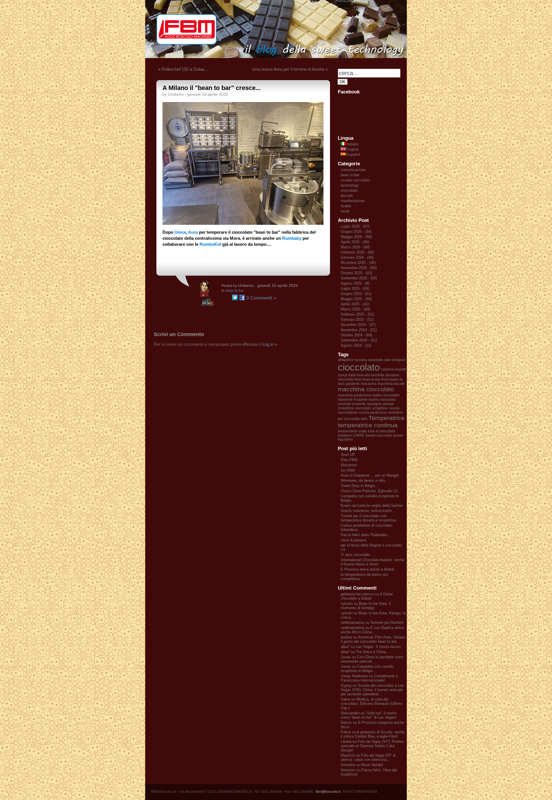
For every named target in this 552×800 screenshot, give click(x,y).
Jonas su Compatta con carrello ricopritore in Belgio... (367, 668)
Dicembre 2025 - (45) (358, 262)
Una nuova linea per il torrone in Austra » (290, 69)
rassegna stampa (380, 404)
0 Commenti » (261, 298)
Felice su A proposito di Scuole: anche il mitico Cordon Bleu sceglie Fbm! (373, 734)
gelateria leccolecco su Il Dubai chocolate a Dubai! (367, 596)
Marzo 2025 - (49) (355, 309)
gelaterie (353, 384)
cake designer (395, 360)
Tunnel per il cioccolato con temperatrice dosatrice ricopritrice (368, 518)
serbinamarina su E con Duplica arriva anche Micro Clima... (372, 630)
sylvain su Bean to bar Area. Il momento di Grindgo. (366, 605)
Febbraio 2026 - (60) (357, 252)
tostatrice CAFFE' (351, 435)
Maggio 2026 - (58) (356, 237)
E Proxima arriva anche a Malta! (367, 569)
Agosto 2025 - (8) (355, 283)
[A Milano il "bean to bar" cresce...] (242, 223)
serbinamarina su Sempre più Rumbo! (372, 622)
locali (345, 211)
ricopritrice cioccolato (354, 408)
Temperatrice (387, 418)
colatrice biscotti (393, 369)
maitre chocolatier (386, 395)
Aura (193, 232)
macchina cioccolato (366, 389)
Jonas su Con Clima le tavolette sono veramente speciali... (372, 659)
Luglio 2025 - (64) (355, 288)
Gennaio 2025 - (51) (357, 319)
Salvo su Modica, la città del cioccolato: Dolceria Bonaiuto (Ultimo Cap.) (371, 703)
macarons (368, 384)
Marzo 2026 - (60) (355, 247)
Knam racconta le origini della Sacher (372, 505)
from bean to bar (367, 379)
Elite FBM (349, 460)
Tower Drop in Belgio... (359, 486)
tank (364, 419)
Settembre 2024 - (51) (359, 340)
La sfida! (348, 470)
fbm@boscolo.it (328, 792)
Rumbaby (291, 238)
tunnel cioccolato (379, 435)
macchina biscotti (391, 384)
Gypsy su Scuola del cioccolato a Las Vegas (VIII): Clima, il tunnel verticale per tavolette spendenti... (372, 689)
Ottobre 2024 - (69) (356, 335)
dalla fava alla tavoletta (366, 375)
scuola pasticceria (373, 412)
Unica (180, 232)
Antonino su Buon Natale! (362, 765)
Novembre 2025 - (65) (359, 268)
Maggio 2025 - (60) (356, 299)
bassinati (375, 360)
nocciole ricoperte (352, 404)
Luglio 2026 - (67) (355, 226)
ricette (346, 206)
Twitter (235, 297)
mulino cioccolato (382, 400)
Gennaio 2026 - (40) (357, 257)
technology (350, 185)
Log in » (269, 344)
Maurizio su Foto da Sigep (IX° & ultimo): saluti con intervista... (368, 757)
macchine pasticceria (354, 395)
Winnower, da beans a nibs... (365, 480)
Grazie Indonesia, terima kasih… (368, 511)
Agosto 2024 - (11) (356, 345)
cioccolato (349, 190)
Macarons (349, 465)
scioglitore (380, 408)
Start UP (348, 454)
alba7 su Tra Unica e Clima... (365, 652)
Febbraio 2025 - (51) (357, 314)
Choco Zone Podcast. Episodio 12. (370, 491)
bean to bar (235, 291)
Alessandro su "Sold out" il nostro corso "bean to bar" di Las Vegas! (369, 715)
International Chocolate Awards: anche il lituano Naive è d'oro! (373, 562)
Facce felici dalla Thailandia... (365, 535)
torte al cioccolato (381, 431)
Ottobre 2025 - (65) (356, 273)
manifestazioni (353, 201)
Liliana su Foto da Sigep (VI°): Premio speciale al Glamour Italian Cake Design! (372, 745)
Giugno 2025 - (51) (356, 293)
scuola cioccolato (355, 180)
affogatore (346, 360)
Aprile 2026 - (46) (355, 242)
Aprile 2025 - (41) (355, 304)
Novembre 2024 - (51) (359, 330)
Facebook (242, 297)
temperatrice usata (352, 431)
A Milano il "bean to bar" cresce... (211, 87)
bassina (361, 360)
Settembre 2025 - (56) (359, 278)
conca (342, 375)
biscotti (347, 195)
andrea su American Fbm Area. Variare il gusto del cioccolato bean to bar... (373, 639)
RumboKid (210, 244)
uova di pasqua (353, 540)
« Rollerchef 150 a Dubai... (183, 69)
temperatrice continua (368, 425)
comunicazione (353, 170)
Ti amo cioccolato (355, 554)
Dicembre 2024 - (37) (358, 325)
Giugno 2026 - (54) (356, 231)
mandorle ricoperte (352, 400)
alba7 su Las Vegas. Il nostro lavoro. (371, 646)
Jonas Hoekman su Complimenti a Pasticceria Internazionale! (369, 678)
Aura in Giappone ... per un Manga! (370, 475)
